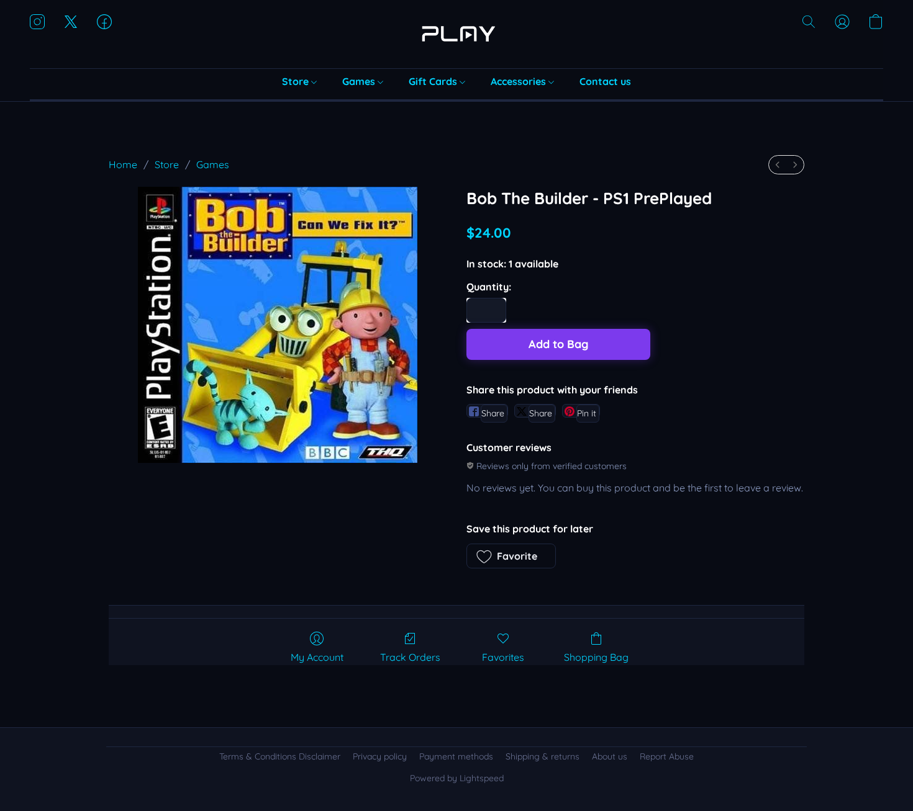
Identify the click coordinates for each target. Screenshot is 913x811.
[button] (456, 34)
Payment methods (456, 756)
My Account (317, 657)
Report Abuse (667, 756)
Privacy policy (380, 756)
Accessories (519, 81)
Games (360, 81)
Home (123, 164)
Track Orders (410, 657)
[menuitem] (777, 165)
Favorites (503, 657)
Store (296, 81)
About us (609, 756)
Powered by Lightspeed (457, 778)
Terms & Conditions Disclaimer (279, 756)
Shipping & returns (542, 756)
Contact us (605, 81)
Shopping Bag (596, 657)
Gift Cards (434, 81)
